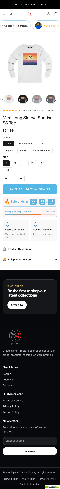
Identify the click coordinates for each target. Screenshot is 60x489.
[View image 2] (23, 99)
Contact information (30, 484)
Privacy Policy (11, 406)
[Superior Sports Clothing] (30, 337)
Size (5, 157)
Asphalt (9, 150)
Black (23, 150)
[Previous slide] (5, 4)
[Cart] (56, 13)
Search (7, 373)
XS (42, 163)
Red (42, 143)
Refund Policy (11, 412)
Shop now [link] (17, 304)
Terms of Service (13, 400)
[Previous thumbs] (2, 99)
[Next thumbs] (57, 99)
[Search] (11, 13)
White (9, 143)
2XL (8, 170)
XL (32, 163)
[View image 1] (9, 99)
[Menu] (4, 14)
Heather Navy (25, 143)
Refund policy (11, 478)
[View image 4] (51, 99)
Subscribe (30, 451)
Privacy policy (29, 478)
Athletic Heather (41, 150)
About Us (8, 379)
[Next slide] (54, 4)
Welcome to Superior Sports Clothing (30, 4)
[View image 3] (37, 99)
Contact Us (9, 385)
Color (7, 137)
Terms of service (47, 478)
